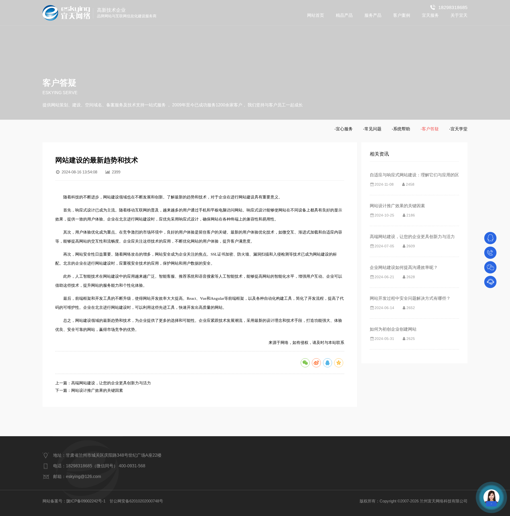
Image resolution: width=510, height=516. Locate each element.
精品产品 (344, 15)
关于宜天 (459, 15)
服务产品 (372, 15)
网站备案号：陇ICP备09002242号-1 (73, 501)
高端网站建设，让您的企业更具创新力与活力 (111, 383)
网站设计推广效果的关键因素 (97, 390)
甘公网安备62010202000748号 (136, 501)
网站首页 (315, 15)
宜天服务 (430, 15)
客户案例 (401, 15)
